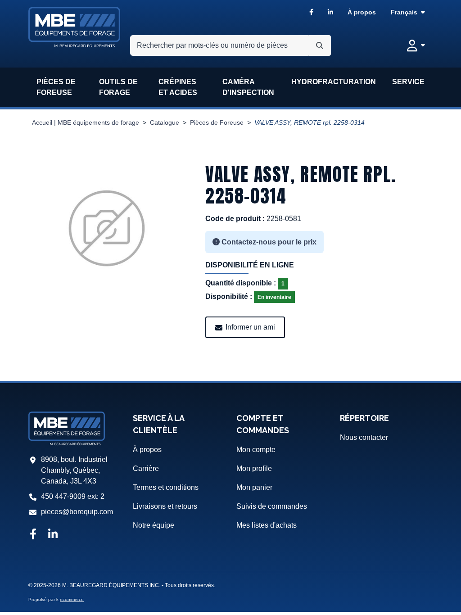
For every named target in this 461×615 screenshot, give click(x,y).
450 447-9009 (63, 496)
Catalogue (164, 122)
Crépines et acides (177, 87)
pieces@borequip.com (77, 512)
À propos (362, 12)
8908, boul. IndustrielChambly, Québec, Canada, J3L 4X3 (74, 470)
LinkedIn (330, 12)
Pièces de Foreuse (217, 122)
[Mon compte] (416, 45)
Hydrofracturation (333, 82)
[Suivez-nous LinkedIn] (53, 535)
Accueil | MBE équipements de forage (85, 122)
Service (408, 82)
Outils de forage (118, 87)
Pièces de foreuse (56, 87)
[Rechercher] (319, 45)
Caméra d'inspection (248, 87)
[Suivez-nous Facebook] (32, 535)
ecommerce (72, 599)
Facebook (311, 12)
